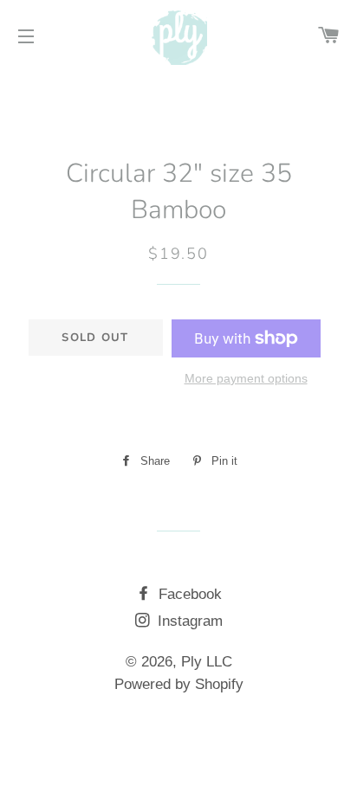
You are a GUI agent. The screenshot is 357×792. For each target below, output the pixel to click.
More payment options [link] (246, 378)
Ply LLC (206, 662)
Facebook (188, 594)
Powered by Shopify (178, 684)
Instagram (188, 621)
